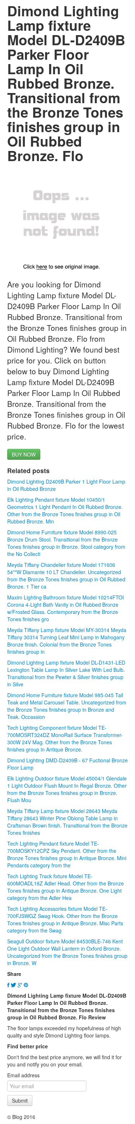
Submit (20, 1100)
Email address (23, 1075)
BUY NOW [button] (24, 454)
